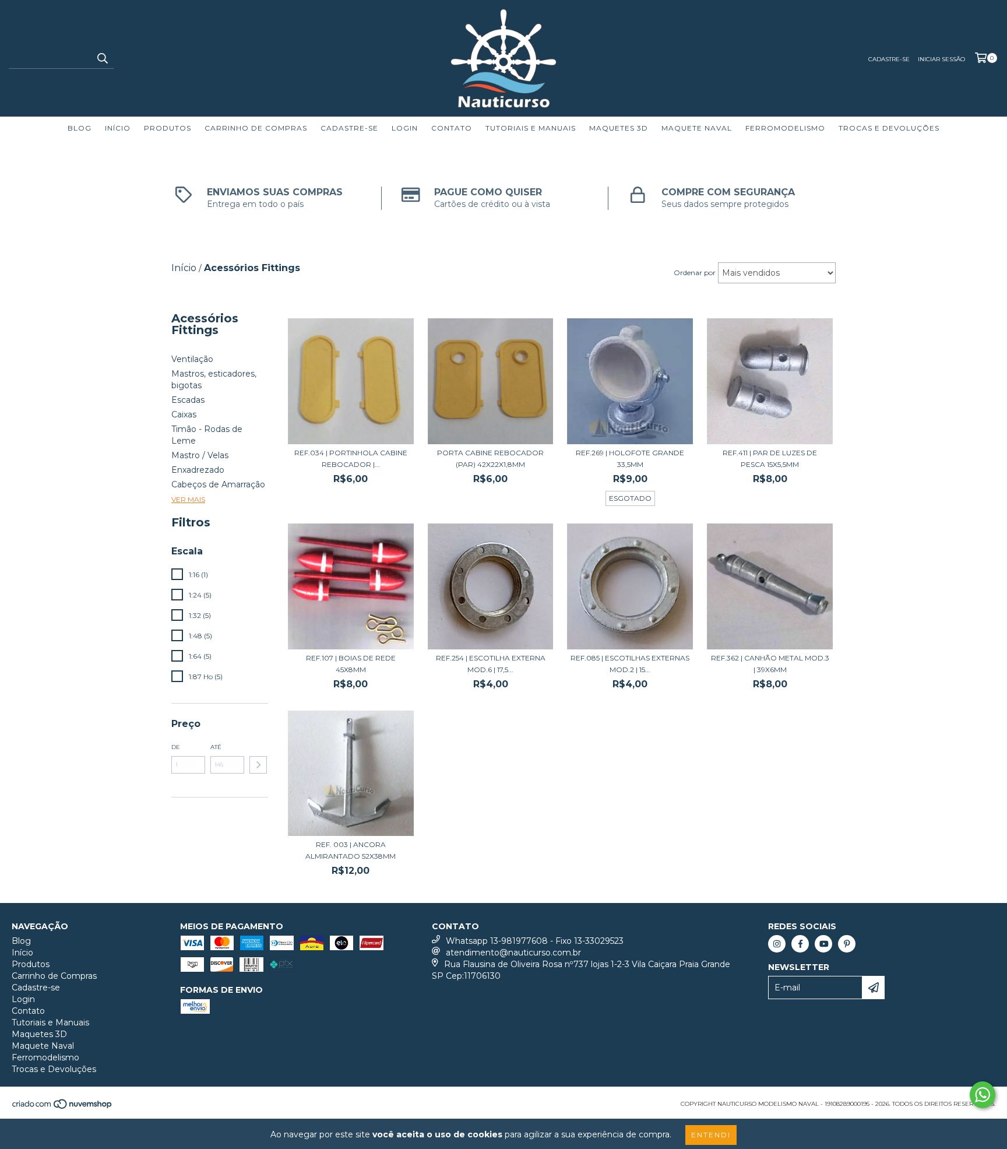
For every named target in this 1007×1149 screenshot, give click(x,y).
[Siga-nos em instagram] (777, 944)
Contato (451, 128)
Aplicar (258, 765)
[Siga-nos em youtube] (823, 944)
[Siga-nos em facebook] (800, 944)
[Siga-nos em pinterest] (846, 944)
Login (405, 128)
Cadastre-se (889, 59)
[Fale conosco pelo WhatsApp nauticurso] (982, 1094)
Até (215, 747)
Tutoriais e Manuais (530, 128)
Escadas (188, 400)
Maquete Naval (696, 128)
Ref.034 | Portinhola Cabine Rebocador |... (350, 458)
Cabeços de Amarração (218, 484)
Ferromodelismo (785, 128)
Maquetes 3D (618, 128)
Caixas (183, 414)
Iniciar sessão (941, 59)
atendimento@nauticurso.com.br (513, 952)
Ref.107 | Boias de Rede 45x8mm (351, 663)
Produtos (167, 128)
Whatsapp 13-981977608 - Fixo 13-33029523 (535, 941)
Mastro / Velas (199, 455)
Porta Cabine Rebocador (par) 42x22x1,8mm (490, 458)
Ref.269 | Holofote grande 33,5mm (630, 458)
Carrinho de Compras (256, 128)
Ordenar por (695, 272)
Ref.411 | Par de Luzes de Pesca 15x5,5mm (770, 458)
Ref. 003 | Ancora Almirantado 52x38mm (350, 850)
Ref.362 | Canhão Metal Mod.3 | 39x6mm (770, 663)
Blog (79, 128)
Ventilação (192, 359)
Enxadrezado (197, 470)
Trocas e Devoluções (889, 128)
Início (118, 128)
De (175, 747)
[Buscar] (102, 58)
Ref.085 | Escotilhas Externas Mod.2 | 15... (630, 663)
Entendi (711, 1134)
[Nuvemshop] (63, 1108)
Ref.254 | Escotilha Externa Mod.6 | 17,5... (490, 663)
